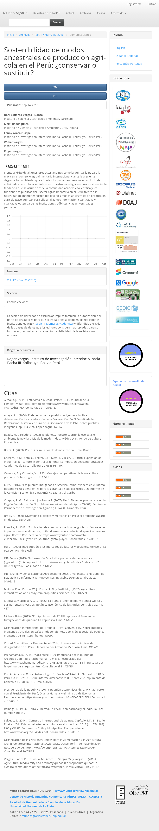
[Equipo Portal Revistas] (131, 400)
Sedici (39, 323)
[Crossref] (127, 272)
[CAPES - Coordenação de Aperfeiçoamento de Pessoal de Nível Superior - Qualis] (121, 123)
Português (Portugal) (129, 63)
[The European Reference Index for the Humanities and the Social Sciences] (126, 261)
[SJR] (127, 241)
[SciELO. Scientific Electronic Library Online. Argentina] (126, 161)
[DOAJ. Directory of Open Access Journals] (127, 202)
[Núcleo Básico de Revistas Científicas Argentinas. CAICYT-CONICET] (123, 95)
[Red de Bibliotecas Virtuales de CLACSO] (128, 294)
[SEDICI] (127, 308)
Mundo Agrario (15, 12)
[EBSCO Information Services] (121, 214)
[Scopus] (126, 185)
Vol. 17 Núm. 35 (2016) (49, 34)
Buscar (57, 22)
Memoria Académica (59, 323)
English (120, 48)
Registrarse (134, 4)
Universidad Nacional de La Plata (32, 806)
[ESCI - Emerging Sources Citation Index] (126, 175)
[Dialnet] (126, 192)
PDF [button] (55, 96)
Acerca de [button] (117, 13)
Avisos (101, 13)
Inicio (10, 34)
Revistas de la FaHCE (46, 13)
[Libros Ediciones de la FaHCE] (131, 355)
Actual (70, 13)
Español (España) (127, 56)
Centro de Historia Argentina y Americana (38, 796)
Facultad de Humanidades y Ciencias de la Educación (45, 802)
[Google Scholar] (127, 282)
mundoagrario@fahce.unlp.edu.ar (44, 816)
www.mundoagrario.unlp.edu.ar (76, 791)
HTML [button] (55, 87)
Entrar (152, 4)
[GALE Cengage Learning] (126, 225)
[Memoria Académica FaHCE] (127, 320)
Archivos (85, 13)
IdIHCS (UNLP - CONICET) (84, 796)
